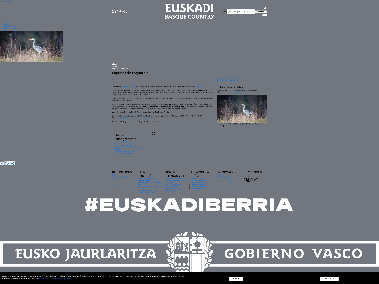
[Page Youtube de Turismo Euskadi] (123, 11)
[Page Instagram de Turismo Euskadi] (113, 11)
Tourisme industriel (197, 181)
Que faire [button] (4, 24)
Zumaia (114, 183)
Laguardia (238, 92)
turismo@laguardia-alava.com (125, 118)
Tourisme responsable (224, 183)
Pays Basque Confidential (199, 187)
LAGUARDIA (126, 142)
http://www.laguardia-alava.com (146, 118)
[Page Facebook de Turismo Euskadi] (120, 11)
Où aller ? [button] (4, 22)
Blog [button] (3, 30)
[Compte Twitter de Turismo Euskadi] (125, 11)
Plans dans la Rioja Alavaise (123, 154)
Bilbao (114, 175)
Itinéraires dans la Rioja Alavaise (125, 152)
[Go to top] (2, 163)
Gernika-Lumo (117, 187)
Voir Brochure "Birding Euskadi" (229, 80)
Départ (114, 64)
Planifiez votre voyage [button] (9, 28)
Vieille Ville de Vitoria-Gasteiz (148, 191)
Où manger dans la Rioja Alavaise (125, 146)
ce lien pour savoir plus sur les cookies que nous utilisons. (57, 278)
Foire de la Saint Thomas (173, 189)
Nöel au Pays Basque (171, 187)
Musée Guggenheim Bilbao (147, 179)
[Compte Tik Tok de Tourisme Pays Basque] (117, 11)
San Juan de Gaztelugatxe (120, 177)
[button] (265, 8)
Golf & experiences (197, 189)
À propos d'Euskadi (223, 179)
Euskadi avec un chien (198, 179)
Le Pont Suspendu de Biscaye (148, 181)
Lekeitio (115, 179)
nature (114, 66)
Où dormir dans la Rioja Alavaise (125, 144)
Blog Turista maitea (224, 177)
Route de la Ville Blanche (199, 183)
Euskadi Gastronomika (198, 185)
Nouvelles (220, 175)
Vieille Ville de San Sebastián (147, 192)
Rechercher (260, 12)
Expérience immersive (224, 181)
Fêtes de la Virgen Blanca (173, 185)
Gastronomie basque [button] (8, 26)
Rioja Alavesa (198, 86)
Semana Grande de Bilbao (173, 179)
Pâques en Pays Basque (172, 191)
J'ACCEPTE (236, 279)
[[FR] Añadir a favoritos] (7, 163)
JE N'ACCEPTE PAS (329, 279)
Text (224, 12)
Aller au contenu (5, 1)
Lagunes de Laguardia (128, 86)
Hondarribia (116, 185)
